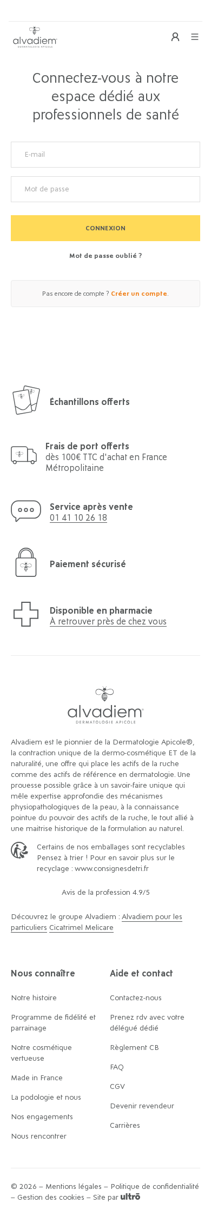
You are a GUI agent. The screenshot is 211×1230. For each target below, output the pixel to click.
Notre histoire (34, 998)
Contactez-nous (136, 998)
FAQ (117, 1067)
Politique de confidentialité (154, 1186)
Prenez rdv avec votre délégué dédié (147, 1023)
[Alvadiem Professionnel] (35, 36)
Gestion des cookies (50, 1197)
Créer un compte (139, 293)
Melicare (99, 927)
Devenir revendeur (142, 1106)
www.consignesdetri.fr (112, 869)
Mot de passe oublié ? (105, 256)
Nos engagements (42, 1117)
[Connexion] (175, 36)
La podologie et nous (46, 1097)
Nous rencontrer (39, 1136)
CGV (117, 1086)
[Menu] (194, 36)
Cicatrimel (67, 927)
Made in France (37, 1078)
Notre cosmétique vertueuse (41, 1053)
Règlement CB (134, 1047)
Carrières (125, 1125)
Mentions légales (73, 1186)
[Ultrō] (130, 1197)
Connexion (105, 228)
